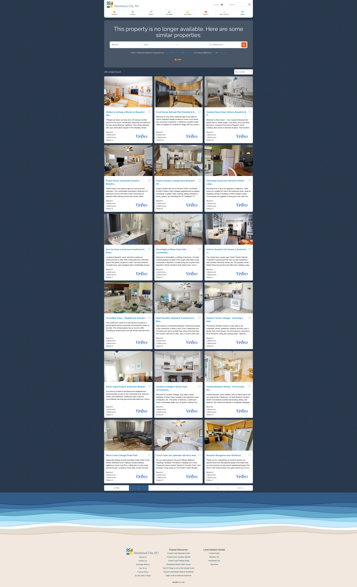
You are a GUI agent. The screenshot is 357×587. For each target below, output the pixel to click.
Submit (178, 322)
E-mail (160, 312)
